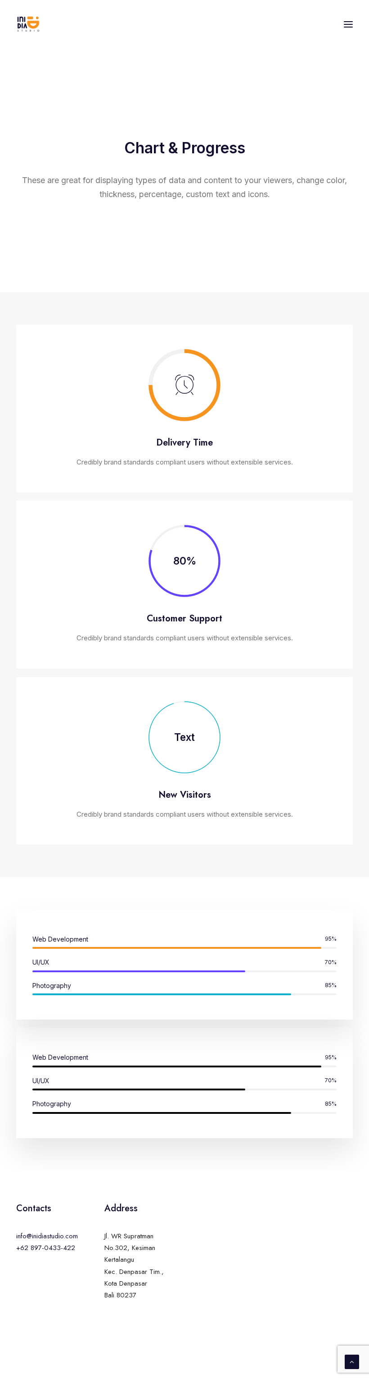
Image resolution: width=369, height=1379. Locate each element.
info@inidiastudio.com (47, 1236)
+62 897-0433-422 (45, 1248)
